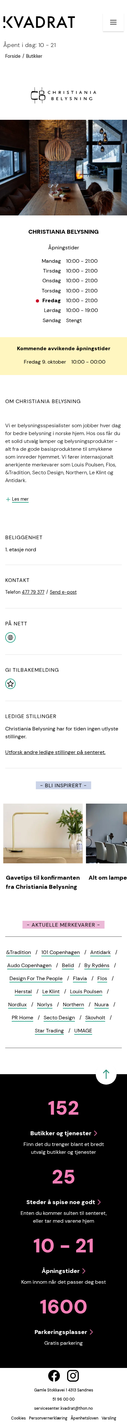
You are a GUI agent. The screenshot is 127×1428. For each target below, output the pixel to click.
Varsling (109, 1418)
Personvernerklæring (48, 1418)
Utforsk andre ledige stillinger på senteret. (55, 752)
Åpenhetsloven (84, 1418)
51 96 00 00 (63, 1399)
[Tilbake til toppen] (106, 1074)
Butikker (34, 56)
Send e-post (63, 592)
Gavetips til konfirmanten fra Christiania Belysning (43, 882)
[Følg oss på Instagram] (73, 1376)
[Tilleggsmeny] (113, 22)
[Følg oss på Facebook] (54, 1376)
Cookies (18, 1418)
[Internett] (10, 637)
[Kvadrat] (39, 22)
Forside (13, 56)
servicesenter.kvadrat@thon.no (63, 1408)
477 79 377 (33, 592)
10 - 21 (29, 45)
